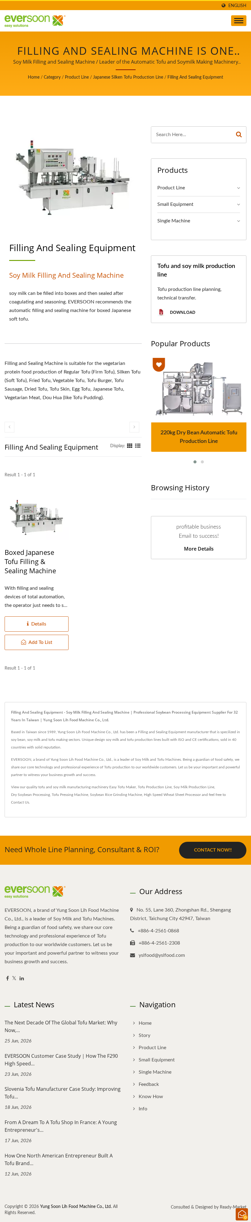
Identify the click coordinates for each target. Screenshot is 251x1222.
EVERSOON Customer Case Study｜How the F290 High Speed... (61, 1060)
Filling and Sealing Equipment (195, 77)
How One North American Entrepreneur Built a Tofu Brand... (59, 1159)
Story (144, 1035)
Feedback (149, 1084)
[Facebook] (7, 978)
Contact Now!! (213, 850)
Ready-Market (233, 1207)
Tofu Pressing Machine (70, 795)
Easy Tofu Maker (122, 787)
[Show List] (138, 446)
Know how (151, 1096)
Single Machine (173, 220)
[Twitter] (14, 978)
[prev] (9, 427)
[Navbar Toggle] (238, 20)
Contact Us (20, 802)
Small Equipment (175, 204)
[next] (134, 427)
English (237, 5)
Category (52, 77)
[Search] (239, 135)
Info (143, 1108)
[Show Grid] (130, 446)
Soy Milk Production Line (194, 787)
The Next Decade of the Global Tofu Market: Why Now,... (61, 1026)
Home (33, 77)
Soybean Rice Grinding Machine (116, 795)
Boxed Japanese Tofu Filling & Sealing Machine (30, 561)
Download (182, 312)
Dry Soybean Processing (30, 795)
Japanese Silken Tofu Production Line (128, 77)
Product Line (77, 77)
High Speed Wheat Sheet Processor (172, 795)
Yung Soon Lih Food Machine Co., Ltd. (76, 1207)
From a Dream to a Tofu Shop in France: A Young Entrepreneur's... (61, 1126)
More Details (199, 548)
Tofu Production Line (155, 787)
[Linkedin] (22, 978)
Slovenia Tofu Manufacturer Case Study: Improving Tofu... (63, 1093)
